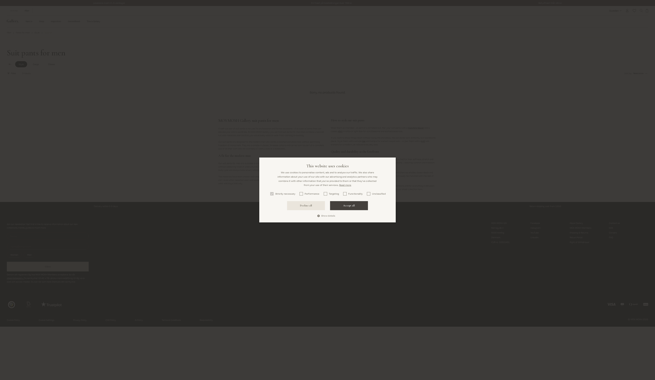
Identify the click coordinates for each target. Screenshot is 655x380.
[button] (327, 215)
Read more (345, 185)
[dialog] (327, 189)
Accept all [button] (349, 205)
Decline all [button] (306, 205)
